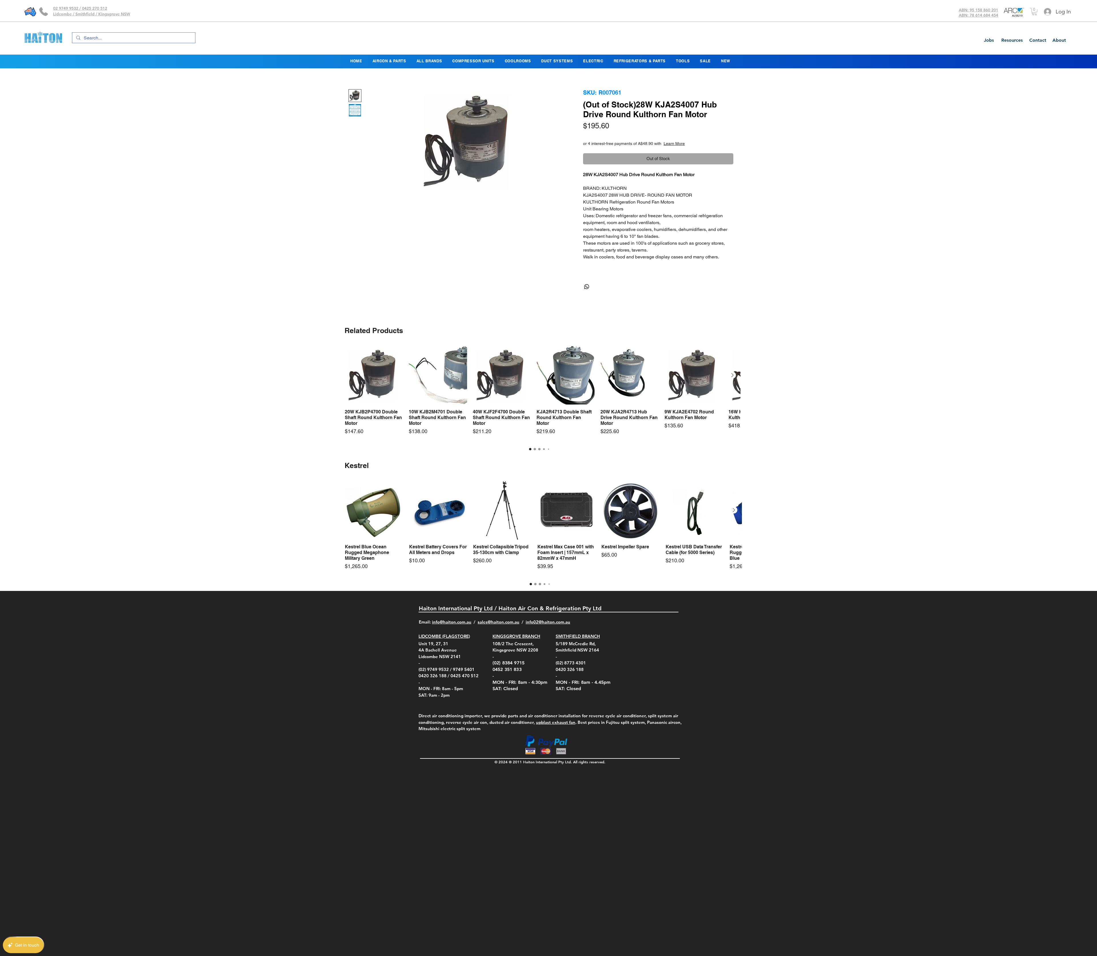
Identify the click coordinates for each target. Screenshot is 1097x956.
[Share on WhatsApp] (586, 286)
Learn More (697, 143)
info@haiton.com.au (451, 622)
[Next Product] (732, 375)
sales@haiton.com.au (498, 622)
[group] (539, 393)
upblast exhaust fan (555, 722)
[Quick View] (374, 375)
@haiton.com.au (554, 622)
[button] (1034, 11)
